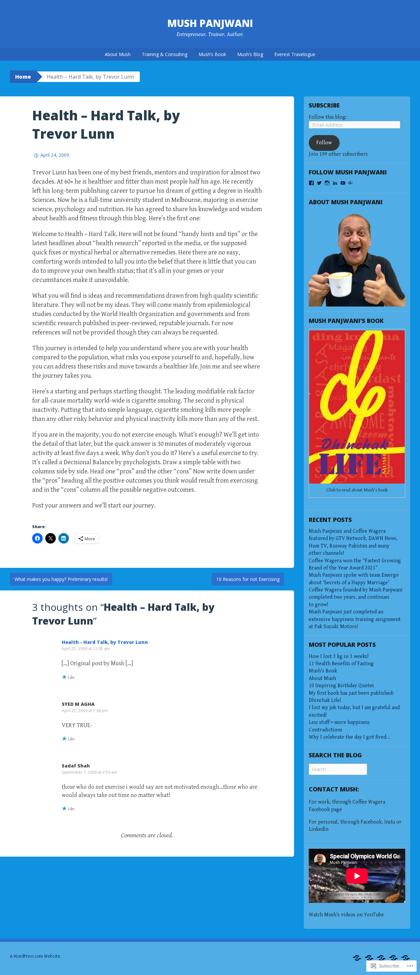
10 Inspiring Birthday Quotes (341, 686)
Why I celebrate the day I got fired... (349, 737)
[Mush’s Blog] (393, 958)
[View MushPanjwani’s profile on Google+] (350, 183)
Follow (324, 143)
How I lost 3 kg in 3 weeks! (338, 656)
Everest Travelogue (294, 54)
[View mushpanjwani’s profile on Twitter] (319, 183)
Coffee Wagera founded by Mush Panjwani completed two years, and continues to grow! (356, 597)
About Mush (118, 54)
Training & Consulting (164, 54)
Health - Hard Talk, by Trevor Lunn (105, 642)
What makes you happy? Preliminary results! (61, 579)
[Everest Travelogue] (405, 958)
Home (23, 76)
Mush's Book (323, 671)
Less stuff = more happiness (339, 722)
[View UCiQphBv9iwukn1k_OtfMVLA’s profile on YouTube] (343, 183)
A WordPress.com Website (35, 956)
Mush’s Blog (250, 54)
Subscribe (324, 105)
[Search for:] (338, 769)
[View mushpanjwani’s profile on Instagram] (327, 183)
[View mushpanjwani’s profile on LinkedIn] (335, 183)
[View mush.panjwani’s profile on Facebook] (311, 183)
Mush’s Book (212, 54)
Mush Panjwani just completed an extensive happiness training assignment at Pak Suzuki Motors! (355, 619)
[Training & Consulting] (369, 958)
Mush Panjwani (210, 23)
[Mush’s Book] (381, 958)
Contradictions (325, 730)
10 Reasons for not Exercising (248, 579)
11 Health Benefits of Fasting (341, 664)
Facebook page (325, 809)
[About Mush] (357, 958)
